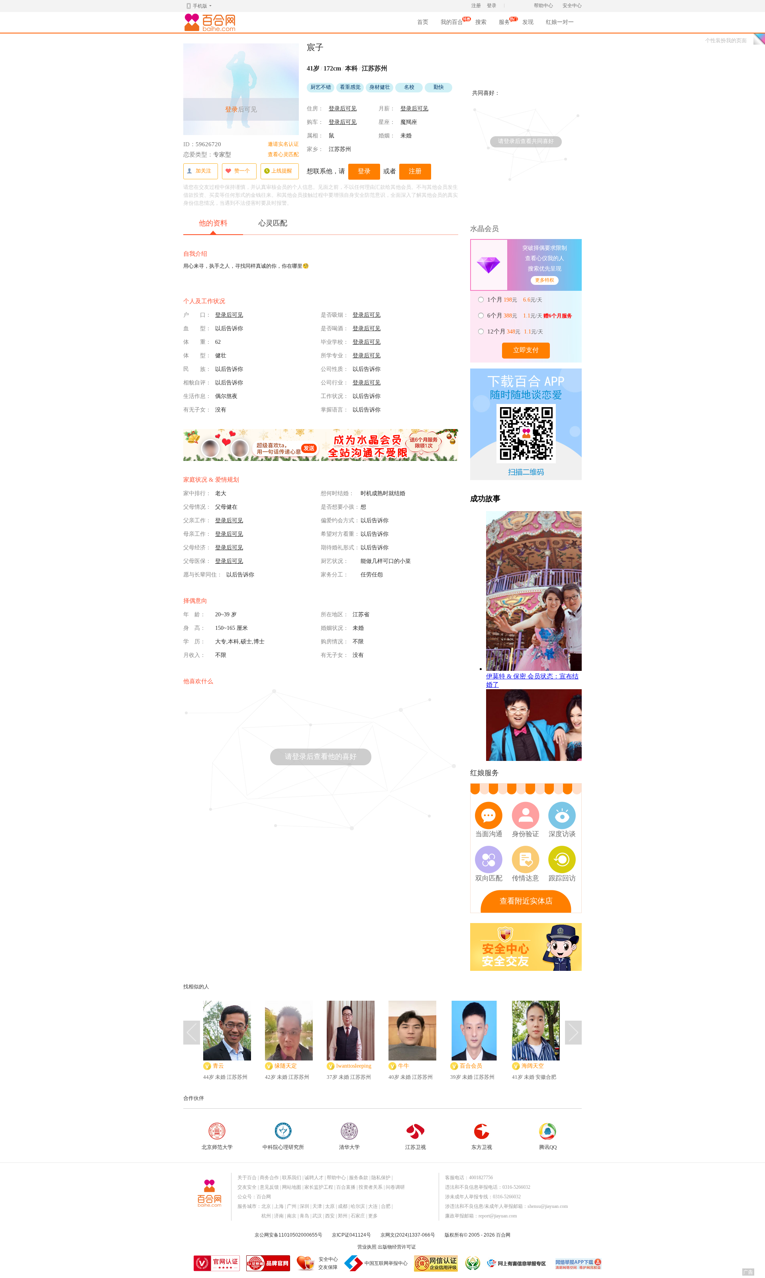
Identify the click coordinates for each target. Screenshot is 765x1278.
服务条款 (358, 1177)
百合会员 (471, 1066)
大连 (373, 1206)
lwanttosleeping (353, 1066)
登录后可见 (343, 109)
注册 (476, 5)
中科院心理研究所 (283, 1147)
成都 (342, 1206)
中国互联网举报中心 (386, 1263)
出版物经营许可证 (397, 1247)
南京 (291, 1216)
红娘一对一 (560, 22)
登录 (491, 5)
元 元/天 (515, 299)
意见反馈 (269, 1187)
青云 (218, 1066)
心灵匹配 (273, 223)
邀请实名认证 (283, 144)
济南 (279, 1216)
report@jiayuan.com (498, 1216)
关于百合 (247, 1177)
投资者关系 (370, 1187)
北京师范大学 (217, 1147)
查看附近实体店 (526, 901)
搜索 (480, 22)
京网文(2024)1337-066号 (408, 1235)
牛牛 (403, 1066)
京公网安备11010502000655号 (288, 1235)
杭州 (266, 1216)
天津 (317, 1206)
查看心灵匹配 (283, 154)
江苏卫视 (415, 1147)
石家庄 (358, 1216)
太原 (330, 1206)
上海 (279, 1206)
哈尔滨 (358, 1206)
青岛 (304, 1216)
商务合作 (269, 1177)
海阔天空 (533, 1066)
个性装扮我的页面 (726, 40)
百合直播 (345, 1187)
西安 (330, 1216)
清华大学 (349, 1147)
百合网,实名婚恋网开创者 (211, 22)
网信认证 (436, 1263)
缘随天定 (286, 1066)
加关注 (203, 171)
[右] (573, 1033)
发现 (528, 22)
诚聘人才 (314, 1177)
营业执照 (367, 1247)
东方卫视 (481, 1147)
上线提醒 (281, 171)
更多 (373, 1216)
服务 (504, 24)
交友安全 (247, 1187)
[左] (191, 1033)
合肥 (385, 1206)
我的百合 (452, 24)
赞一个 (242, 171)
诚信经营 (472, 1263)
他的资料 (213, 223)
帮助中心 (543, 5)
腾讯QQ (548, 1147)
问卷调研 (395, 1187)
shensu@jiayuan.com (548, 1206)
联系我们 (291, 1177)
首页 (422, 22)
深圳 (304, 1206)
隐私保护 (380, 1177)
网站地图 (291, 1187)
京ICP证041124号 (351, 1235)
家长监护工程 (318, 1187)
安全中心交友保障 (328, 1263)
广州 (291, 1206)
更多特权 (544, 280)
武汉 (317, 1216)
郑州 (342, 1216)
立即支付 (526, 350)
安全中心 (572, 5)
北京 (266, 1206)
